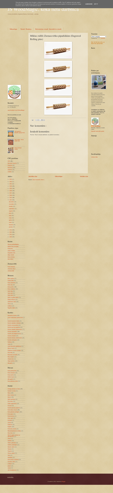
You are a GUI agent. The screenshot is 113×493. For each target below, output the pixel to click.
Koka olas (10, 284)
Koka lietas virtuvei (12, 409)
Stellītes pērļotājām (12, 444)
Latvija (9, 422)
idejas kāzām (11, 254)
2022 (10, 181)
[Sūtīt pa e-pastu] (36, 120)
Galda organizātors (12, 403)
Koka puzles (11, 287)
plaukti (9, 466)
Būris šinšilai (11, 395)
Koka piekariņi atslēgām (14, 412)
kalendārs (10, 457)
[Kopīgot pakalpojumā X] (40, 120)
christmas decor (11, 268)
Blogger (63, 481)
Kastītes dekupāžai (12, 340)
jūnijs (10, 215)
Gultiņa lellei (11, 280)
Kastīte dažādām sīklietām (14, 323)
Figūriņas (10, 165)
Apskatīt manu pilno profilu (97, 131)
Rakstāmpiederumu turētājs (14, 430)
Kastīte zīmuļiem (12, 335)
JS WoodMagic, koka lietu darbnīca (43, 9)
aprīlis (10, 220)
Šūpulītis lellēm (11, 308)
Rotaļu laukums (11, 299)
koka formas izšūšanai (13, 459)
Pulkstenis (10, 248)
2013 (10, 230)
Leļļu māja (10, 291)
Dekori (9, 397)
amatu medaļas (11, 250)
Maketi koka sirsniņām (13, 246)
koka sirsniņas (11, 257)
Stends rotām (11, 447)
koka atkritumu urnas (13, 381)
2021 (10, 183)
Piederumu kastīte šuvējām (14, 350)
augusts (11, 211)
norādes (10, 171)
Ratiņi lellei (10, 295)
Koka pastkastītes (12, 370)
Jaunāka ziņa (32, 176)
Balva (9, 393)
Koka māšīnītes (12, 282)
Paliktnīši (10, 424)
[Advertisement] (38, 21)
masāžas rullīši (11, 461)
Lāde (9, 344)
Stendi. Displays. (26, 29)
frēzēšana (10, 167)
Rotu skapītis (11, 356)
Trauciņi (10, 451)
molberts (10, 305)
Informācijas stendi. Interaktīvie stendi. (48, 29)
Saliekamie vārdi (12, 301)
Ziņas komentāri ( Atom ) (38, 179)
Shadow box (11, 359)
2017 (10, 193)
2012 (10, 232)
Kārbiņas (10, 342)
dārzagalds (10, 379)
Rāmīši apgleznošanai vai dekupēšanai (14, 435)
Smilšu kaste (11, 377)
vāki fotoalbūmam (12, 470)
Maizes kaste (11, 348)
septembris (12, 208)
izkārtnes (10, 169)
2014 (10, 200)
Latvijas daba (94, 157)
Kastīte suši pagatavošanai (14, 333)
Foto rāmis (10, 401)
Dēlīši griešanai (11, 399)
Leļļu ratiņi (10, 293)
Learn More (88, 4)
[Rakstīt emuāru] (38, 120)
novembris (11, 204)
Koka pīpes (10, 414)
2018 (10, 190)
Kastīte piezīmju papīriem (14, 327)
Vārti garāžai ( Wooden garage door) (19, 132)
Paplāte (10, 426)
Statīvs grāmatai (12, 442)
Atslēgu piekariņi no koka (14, 388)
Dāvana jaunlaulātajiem (13, 244)
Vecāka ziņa (84, 176)
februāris (11, 224)
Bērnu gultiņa (11, 278)
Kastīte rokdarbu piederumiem (15, 329)
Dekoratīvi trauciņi (12, 163)
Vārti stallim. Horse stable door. (19, 140)
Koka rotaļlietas (11, 289)
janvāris (11, 227)
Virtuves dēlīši (11, 453)
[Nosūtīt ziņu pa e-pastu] (32, 120)
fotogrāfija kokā (11, 252)
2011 (10, 234)
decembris (11, 201)
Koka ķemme (11, 416)
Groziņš (10, 405)
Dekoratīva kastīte (12, 315)
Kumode (10, 420)
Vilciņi (9, 303)
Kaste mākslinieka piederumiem (15, 317)
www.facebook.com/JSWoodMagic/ (16, 110)
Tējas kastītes (11, 361)
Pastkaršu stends (12, 428)
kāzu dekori (10, 259)
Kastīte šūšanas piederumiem (15, 337)
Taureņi (9, 449)
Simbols (10, 440)
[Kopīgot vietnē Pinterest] (44, 120)
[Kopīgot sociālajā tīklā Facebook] (42, 120)
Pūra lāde (10, 352)
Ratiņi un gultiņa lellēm (13, 297)
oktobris (11, 206)
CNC (9, 161)
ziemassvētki (11, 270)
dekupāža (10, 363)
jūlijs (10, 213)
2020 (10, 186)
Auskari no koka (12, 391)
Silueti (9, 438)
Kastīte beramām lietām (14, 321)
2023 (10, 179)
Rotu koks (10, 433)
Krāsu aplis (10, 418)
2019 (10, 188)
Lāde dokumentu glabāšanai (14, 346)
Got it (96, 4)
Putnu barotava (11, 266)
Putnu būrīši (11, 375)
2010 (10, 236)
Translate (103, 38)
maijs (10, 217)
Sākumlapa (13, 29)
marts (10, 222)
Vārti (9, 455)
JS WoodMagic (97, 126)
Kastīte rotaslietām (12, 331)
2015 (10, 197)
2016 (10, 195)
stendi (9, 468)
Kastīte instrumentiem (13, 325)
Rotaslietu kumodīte (13, 354)
